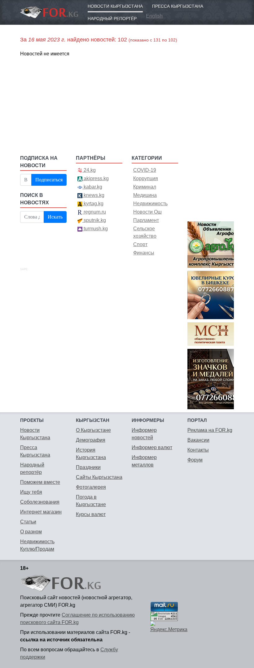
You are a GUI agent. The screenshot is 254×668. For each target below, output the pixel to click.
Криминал (144, 186)
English (154, 16)
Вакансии (198, 440)
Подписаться (49, 179)
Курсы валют (91, 514)
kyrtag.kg (92, 203)
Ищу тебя (31, 492)
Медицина (145, 195)
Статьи (28, 521)
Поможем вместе (40, 482)
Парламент (146, 220)
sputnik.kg (94, 220)
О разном (31, 531)
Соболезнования (39, 502)
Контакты (198, 450)
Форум (195, 459)
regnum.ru (94, 212)
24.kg (89, 170)
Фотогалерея (91, 487)
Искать (55, 216)
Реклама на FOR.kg (209, 430)
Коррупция (145, 178)
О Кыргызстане (93, 430)
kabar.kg (92, 186)
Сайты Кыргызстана (99, 477)
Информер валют (152, 447)
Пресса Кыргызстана (177, 6)
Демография (90, 440)
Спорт (140, 244)
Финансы (143, 252)
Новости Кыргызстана (115, 6)
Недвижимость (150, 203)
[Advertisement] (99, 105)
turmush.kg (95, 228)
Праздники (88, 467)
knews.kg (93, 195)
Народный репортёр (112, 18)
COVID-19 (144, 170)
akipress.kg (95, 178)
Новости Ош (147, 212)
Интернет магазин (41, 511)
